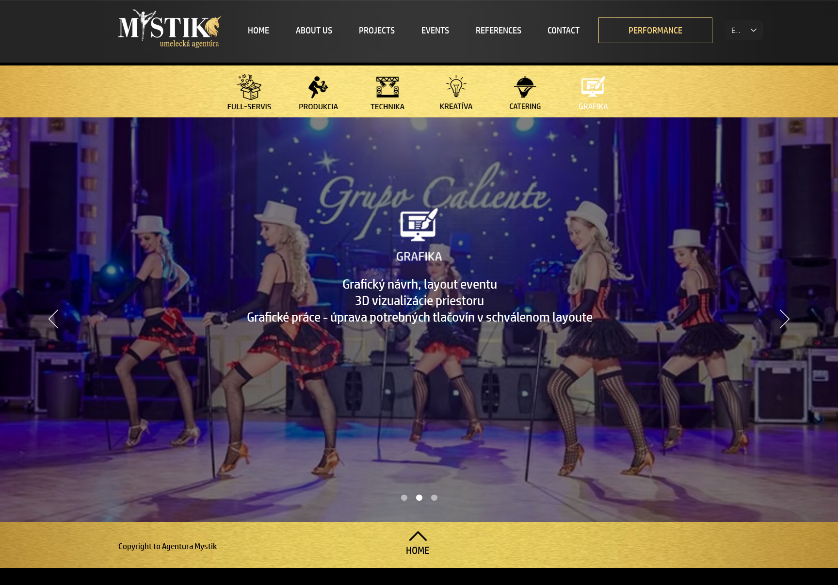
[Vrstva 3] (434, 498)
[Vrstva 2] (419, 498)
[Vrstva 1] (404, 498)
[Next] (785, 319)
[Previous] (53, 319)
